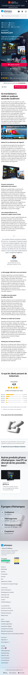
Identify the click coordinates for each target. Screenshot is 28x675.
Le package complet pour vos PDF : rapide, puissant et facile (13, 6)
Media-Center (4, 615)
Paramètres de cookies (7, 628)
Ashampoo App (5, 653)
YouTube (22, 673)
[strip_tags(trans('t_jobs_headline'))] (16, 560)
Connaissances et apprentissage (9, 584)
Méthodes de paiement (7, 631)
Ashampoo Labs (5, 594)
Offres (3, 648)
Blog (6, 673)
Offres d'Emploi (5, 597)
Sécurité (3, 576)
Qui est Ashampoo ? (6, 590)
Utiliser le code (5, 655)
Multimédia (4, 569)
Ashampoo (4, 663)
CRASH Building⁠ (5, 602)
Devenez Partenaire (6, 613)
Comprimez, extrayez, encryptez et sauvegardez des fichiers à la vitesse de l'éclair (10, 488)
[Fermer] (26, 1)
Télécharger (15, 69)
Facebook (13, 673)
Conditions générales (6, 624)
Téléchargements (5, 650)
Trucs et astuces (5, 658)
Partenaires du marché (7, 610)
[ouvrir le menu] (25, 11)
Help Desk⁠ (3, 639)
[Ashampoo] (7, 545)
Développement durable (7, 592)
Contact (3, 599)
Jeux (2, 579)
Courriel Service (5, 660)
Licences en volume (6, 608)
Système (3, 571)
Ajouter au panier (15, 65)
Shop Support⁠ (4, 642)
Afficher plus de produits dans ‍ (14, 83)
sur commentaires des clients (18, 78)
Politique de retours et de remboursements (12, 633)
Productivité (4, 574)
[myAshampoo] (18, 11)
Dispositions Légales (6, 626)
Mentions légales (5, 621)
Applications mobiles (6, 581)
